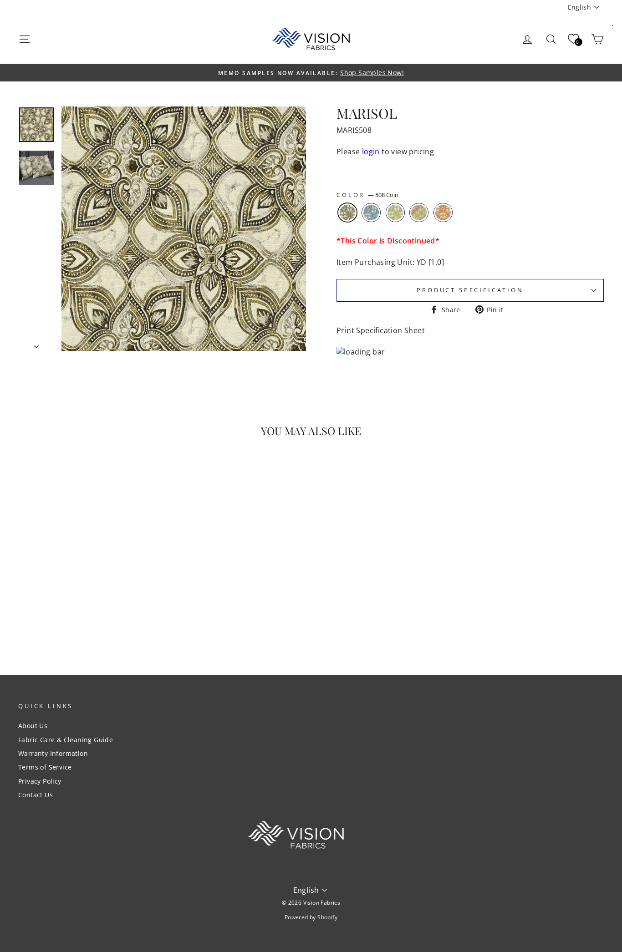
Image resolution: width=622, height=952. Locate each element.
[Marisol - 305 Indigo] (81, 621)
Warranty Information (53, 753)
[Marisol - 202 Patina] (94, 621)
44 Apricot (443, 212)
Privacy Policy (39, 781)
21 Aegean (419, 212)
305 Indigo (371, 212)
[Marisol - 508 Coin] (69, 621)
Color (367, 195)
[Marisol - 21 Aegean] (106, 621)
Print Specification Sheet (380, 330)
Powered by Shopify (311, 917)
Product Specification (470, 290)
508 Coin (347, 212)
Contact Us (35, 794)
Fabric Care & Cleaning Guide (65, 739)
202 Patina (395, 212)
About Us (32, 725)
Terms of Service (44, 767)
